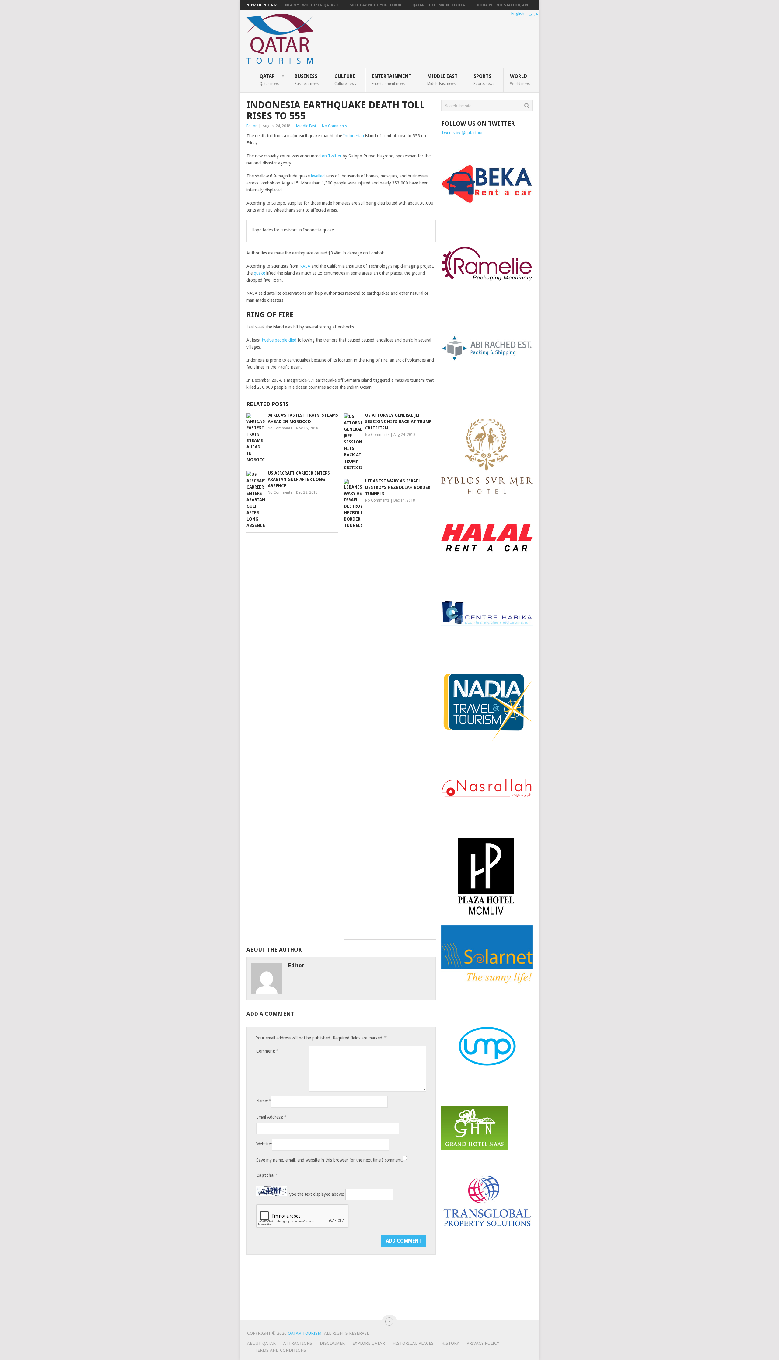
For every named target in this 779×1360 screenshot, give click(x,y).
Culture (345, 79)
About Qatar (261, 1343)
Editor (251, 126)
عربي (533, 13)
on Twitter (331, 155)
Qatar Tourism (304, 1333)
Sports (483, 79)
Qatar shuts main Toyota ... (440, 5)
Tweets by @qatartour (462, 132)
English (517, 13)
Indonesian (353, 135)
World (520, 79)
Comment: (267, 1051)
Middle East (442, 79)
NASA (304, 266)
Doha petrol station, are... (504, 5)
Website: (264, 1143)
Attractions (297, 1343)
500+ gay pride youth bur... (377, 5)
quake (259, 273)
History (450, 1343)
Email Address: (271, 1117)
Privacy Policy (482, 1343)
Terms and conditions (280, 1350)
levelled (317, 176)
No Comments (334, 126)
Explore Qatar (368, 1343)
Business (307, 79)
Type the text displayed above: (315, 1194)
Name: (263, 1101)
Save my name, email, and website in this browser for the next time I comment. (329, 1160)
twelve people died (279, 340)
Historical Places (413, 1343)
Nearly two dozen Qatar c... (313, 5)
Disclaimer (332, 1343)
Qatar (269, 79)
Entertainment (391, 79)
